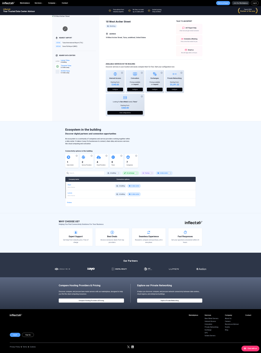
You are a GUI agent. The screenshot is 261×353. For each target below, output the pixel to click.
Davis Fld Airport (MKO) (69, 46)
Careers (228, 321)
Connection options (123, 179)
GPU (206, 333)
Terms (25, 347)
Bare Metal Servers (211, 318)
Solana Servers (210, 336)
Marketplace (25, 3)
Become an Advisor (232, 324)
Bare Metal (124, 102)
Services (38, 3)
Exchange (208, 330)
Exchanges (155, 78)
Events (227, 327)
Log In (255, 3)
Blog (226, 330)
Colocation (135, 78)
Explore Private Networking (170, 300)
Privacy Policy (15, 347)
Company (51, 3)
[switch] (118, 173)
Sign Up (27, 335)
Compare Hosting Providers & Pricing (91, 300)
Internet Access (115, 78)
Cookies (33, 347)
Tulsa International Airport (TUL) (72, 42)
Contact (65, 3)
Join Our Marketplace (240, 3)
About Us (228, 318)
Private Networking (174, 78)
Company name (74, 179)
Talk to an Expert (223, 3)
